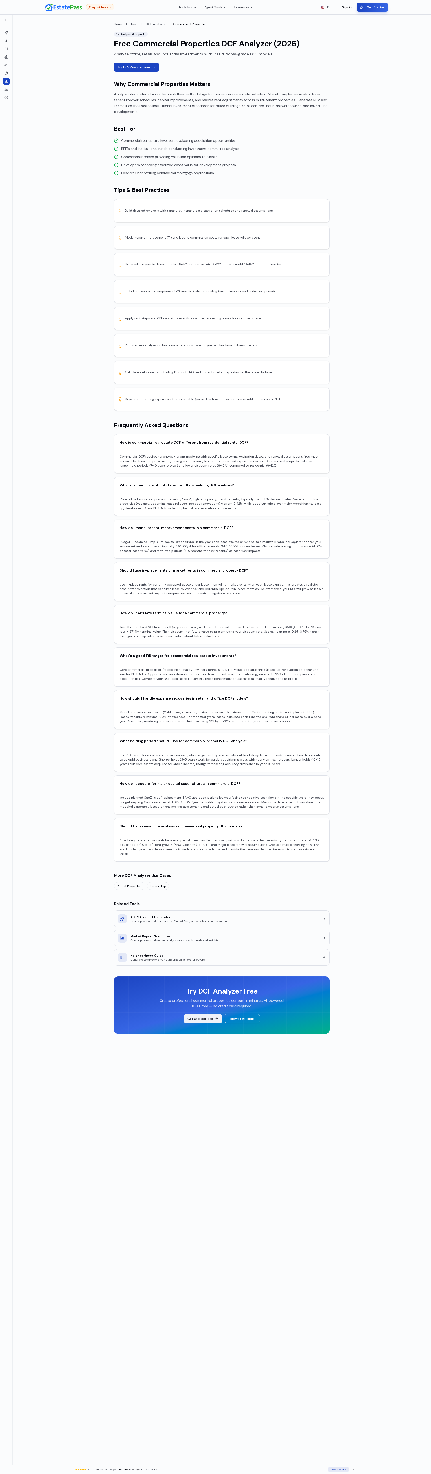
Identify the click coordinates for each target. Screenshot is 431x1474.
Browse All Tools (242, 1019)
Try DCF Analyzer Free (134, 67)
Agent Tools (213, 7)
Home (118, 24)
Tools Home (187, 7)
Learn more (338, 1469)
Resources (241, 7)
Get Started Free (200, 1019)
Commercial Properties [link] (190, 24)
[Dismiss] (354, 1469)
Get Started (376, 7)
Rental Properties (129, 886)
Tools (134, 24)
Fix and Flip (158, 886)
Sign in (347, 7)
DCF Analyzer (155, 24)
